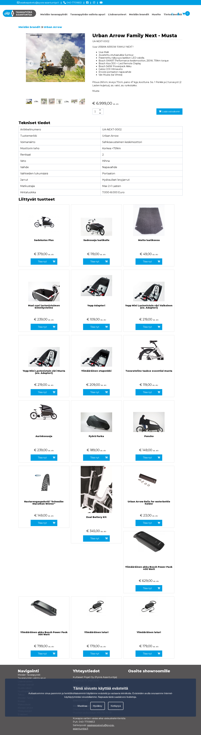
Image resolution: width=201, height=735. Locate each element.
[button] (80, 63)
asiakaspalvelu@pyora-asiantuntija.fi (39, 2)
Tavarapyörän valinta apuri (87, 14)
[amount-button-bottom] (99, 113)
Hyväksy (97, 706)
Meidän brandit (139, 14)
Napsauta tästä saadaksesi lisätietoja (117, 697)
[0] (183, 14)
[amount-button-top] (99, 110)
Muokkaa (82, 706)
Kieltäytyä (116, 706)
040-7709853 (74, 2)
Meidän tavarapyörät (53, 14)
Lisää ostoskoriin (170, 111)
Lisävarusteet (117, 14)
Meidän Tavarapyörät (29, 674)
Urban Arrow (53, 27)
